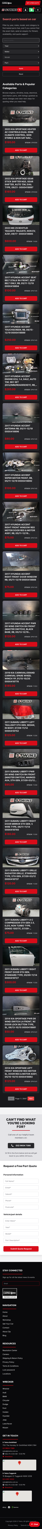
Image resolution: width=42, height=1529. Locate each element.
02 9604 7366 (8, 1448)
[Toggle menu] (37, 10)
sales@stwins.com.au (10, 1451)
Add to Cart (21, 150)
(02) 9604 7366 (23, 1146)
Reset (21, 74)
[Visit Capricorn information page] (7, 3)
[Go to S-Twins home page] (9, 9)
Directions (9, 1456)
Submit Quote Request (21, 1249)
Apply (21, 68)
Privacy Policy (13, 1525)
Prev (11, 1098)
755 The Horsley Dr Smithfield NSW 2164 (19, 1445)
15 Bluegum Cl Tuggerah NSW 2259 (17, 1476)
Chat (36, 1524)
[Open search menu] (19, 10)
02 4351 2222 (8, 1479)
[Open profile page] (25, 10)
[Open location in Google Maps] (19, 1465)
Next (31, 1098)
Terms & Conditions (27, 1525)
